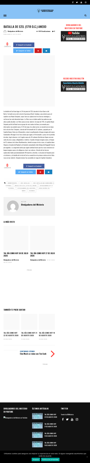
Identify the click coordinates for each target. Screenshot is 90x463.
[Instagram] (85, 2)
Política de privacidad (50, 459)
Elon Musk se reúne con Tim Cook (33, 353)
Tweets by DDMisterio (67, 414)
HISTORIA (32, 191)
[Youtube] (81, 2)
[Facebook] (63, 419)
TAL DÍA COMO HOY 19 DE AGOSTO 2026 (47, 334)
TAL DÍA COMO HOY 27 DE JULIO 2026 (42, 254)
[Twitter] (67, 419)
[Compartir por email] (46, 50)
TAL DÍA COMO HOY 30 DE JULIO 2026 (16, 254)
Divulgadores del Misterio (15, 31)
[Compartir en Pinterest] (38, 50)
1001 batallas (25, 183)
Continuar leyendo (27, 351)
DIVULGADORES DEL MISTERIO (26, 188)
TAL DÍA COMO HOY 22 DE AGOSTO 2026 (11, 334)
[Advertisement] (29, 288)
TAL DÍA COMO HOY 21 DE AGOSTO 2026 (29, 334)
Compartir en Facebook (24, 45)
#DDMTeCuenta (12, 183)
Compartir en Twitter (24, 50)
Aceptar (36, 459)
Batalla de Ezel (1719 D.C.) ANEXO (25, 185)
